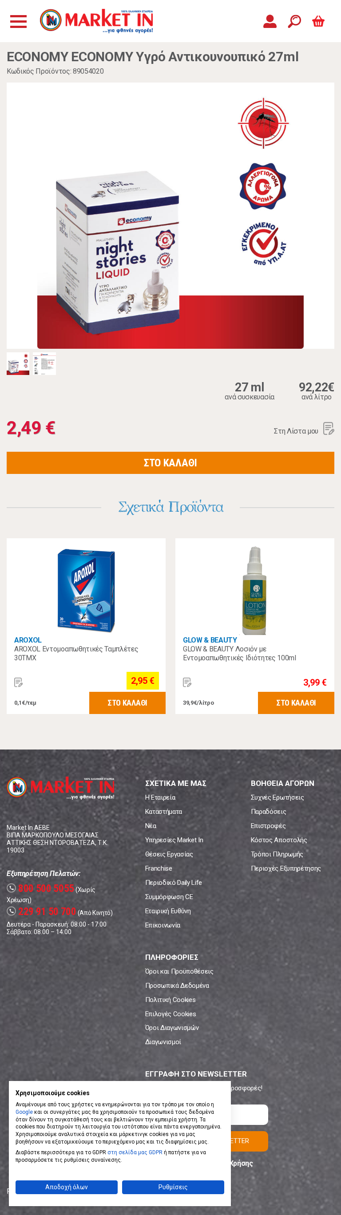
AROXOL (28, 640)
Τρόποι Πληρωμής (277, 854)
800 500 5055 (41, 889)
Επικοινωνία (162, 925)
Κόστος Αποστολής (279, 840)
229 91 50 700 (42, 912)
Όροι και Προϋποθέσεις (179, 971)
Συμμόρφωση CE (169, 897)
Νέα (150, 826)
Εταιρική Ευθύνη (168, 911)
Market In (96, 21)
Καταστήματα (163, 812)
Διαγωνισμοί (163, 1042)
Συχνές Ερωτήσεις (277, 797)
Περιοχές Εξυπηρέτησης (286, 868)
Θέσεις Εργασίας (169, 854)
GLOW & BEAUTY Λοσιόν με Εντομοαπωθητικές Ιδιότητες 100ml (239, 653)
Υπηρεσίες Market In (174, 840)
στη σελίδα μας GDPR (135, 1152)
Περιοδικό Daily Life (173, 883)
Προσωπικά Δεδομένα (177, 986)
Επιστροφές (268, 826)
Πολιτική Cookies (170, 1000)
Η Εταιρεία (160, 797)
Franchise (158, 868)
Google (24, 1112)
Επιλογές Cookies (170, 1014)
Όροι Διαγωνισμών (172, 1028)
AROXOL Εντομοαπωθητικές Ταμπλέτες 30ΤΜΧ (76, 653)
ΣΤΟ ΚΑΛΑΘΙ (170, 463)
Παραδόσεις (268, 812)
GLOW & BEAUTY (210, 640)
